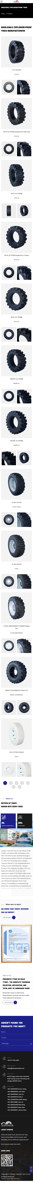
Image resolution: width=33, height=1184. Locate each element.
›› (19, 787)
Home (3, 14)
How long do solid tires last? (10, 1144)
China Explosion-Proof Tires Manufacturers (16, 878)
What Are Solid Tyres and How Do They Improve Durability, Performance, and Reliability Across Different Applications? (15, 1137)
